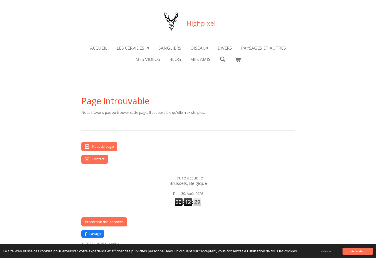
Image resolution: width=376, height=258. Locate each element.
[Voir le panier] (237, 59)
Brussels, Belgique (188, 180)
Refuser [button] (326, 251)
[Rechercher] (222, 59)
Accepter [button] (357, 251)
